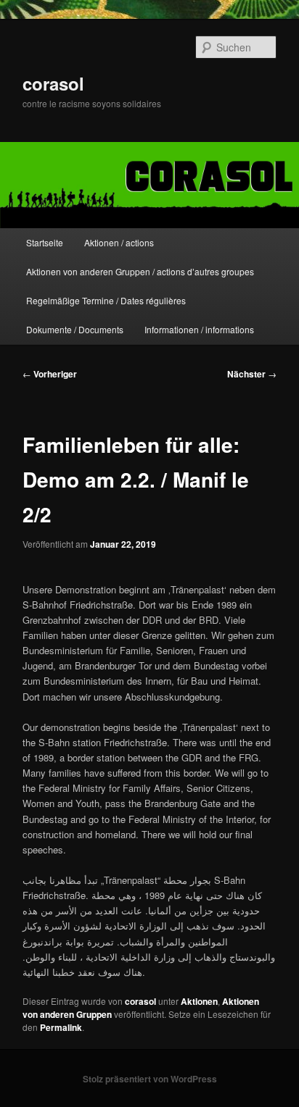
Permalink (61, 1027)
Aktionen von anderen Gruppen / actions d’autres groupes (140, 271)
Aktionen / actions (119, 242)
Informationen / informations (199, 329)
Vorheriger (49, 373)
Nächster (252, 373)
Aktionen (199, 1001)
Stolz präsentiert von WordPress (150, 1078)
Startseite (44, 242)
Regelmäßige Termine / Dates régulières (106, 300)
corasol (53, 83)
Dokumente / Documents (74, 329)
